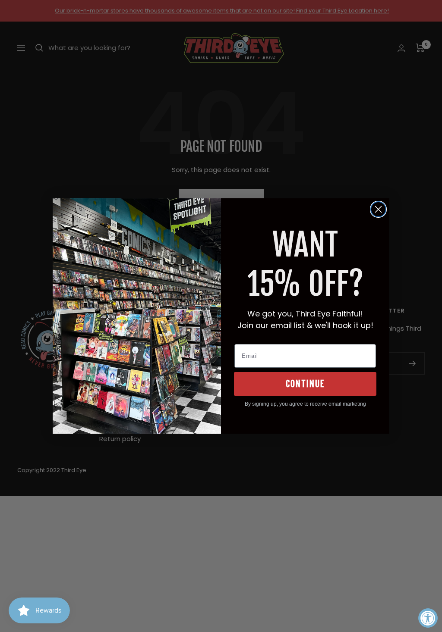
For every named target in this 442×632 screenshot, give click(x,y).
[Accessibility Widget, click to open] (428, 618)
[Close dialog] (378, 209)
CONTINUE (305, 384)
